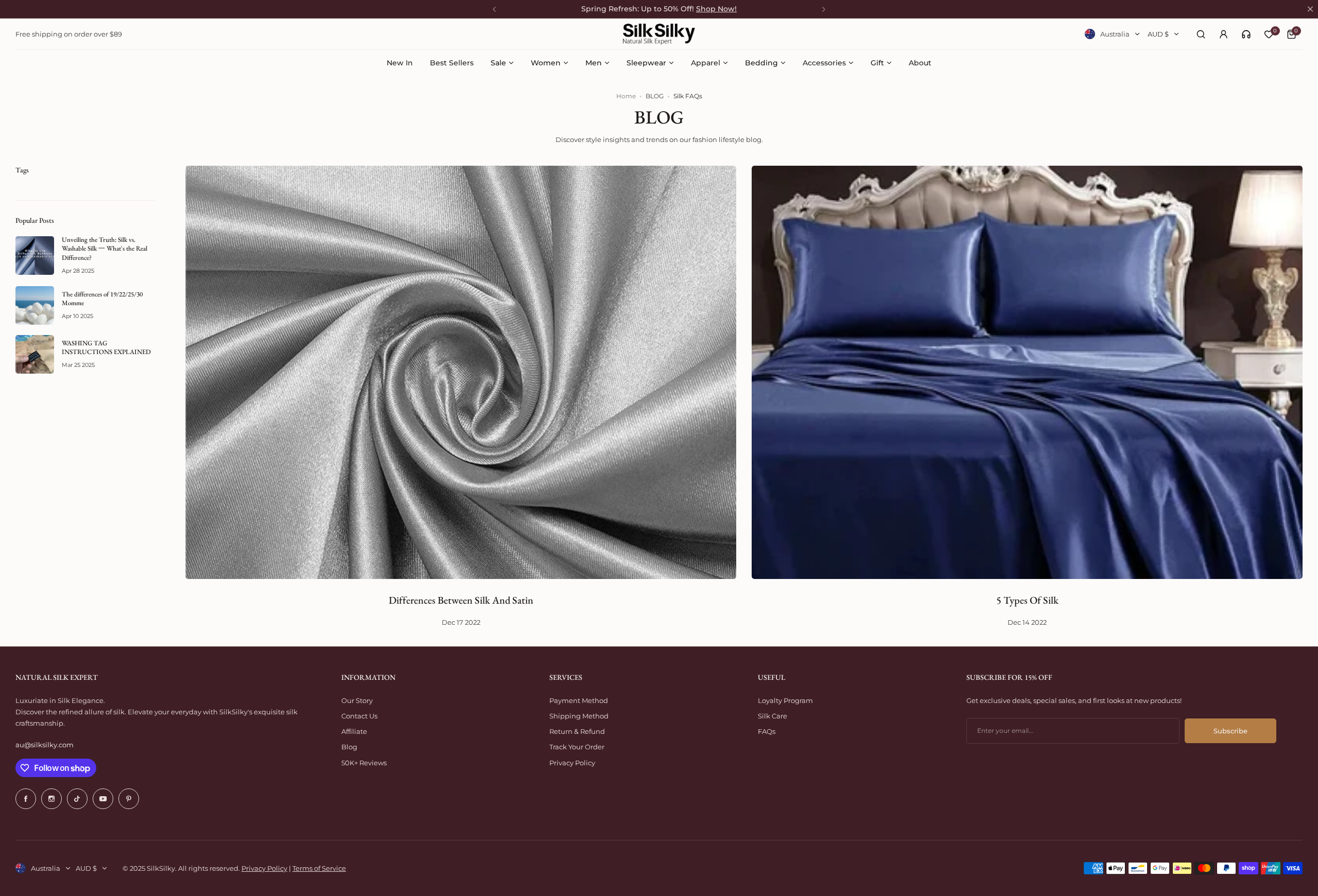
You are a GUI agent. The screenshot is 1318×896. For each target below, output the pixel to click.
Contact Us (359, 716)
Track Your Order (576, 747)
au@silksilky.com (44, 745)
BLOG (655, 96)
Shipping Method (579, 716)
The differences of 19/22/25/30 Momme (102, 298)
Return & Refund (577, 731)
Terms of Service (319, 868)
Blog (349, 747)
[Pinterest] (128, 798)
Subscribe (1230, 731)
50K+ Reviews (364, 763)
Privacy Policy (572, 763)
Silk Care (772, 716)
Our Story (357, 700)
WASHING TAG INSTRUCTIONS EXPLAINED (106, 347)
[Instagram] (51, 798)
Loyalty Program (785, 700)
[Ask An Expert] (1246, 34)
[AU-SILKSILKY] (659, 34)
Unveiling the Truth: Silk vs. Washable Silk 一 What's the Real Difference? (104, 248)
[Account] (1223, 34)
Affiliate (354, 731)
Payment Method (578, 700)
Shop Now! (716, 9)
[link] (1246, 34)
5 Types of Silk (1027, 600)
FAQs (766, 731)
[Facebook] (25, 798)
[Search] (1200, 34)
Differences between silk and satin (461, 600)
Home (626, 96)
